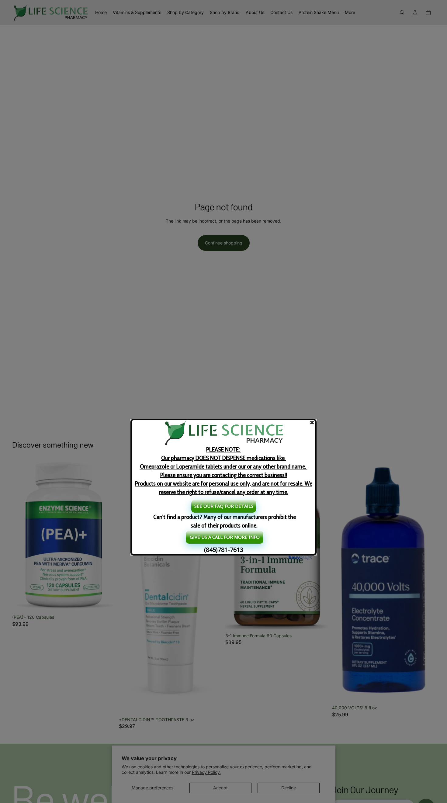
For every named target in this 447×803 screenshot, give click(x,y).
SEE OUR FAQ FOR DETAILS (223, 506)
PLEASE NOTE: (223, 471)
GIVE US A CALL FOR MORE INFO (225, 537)
